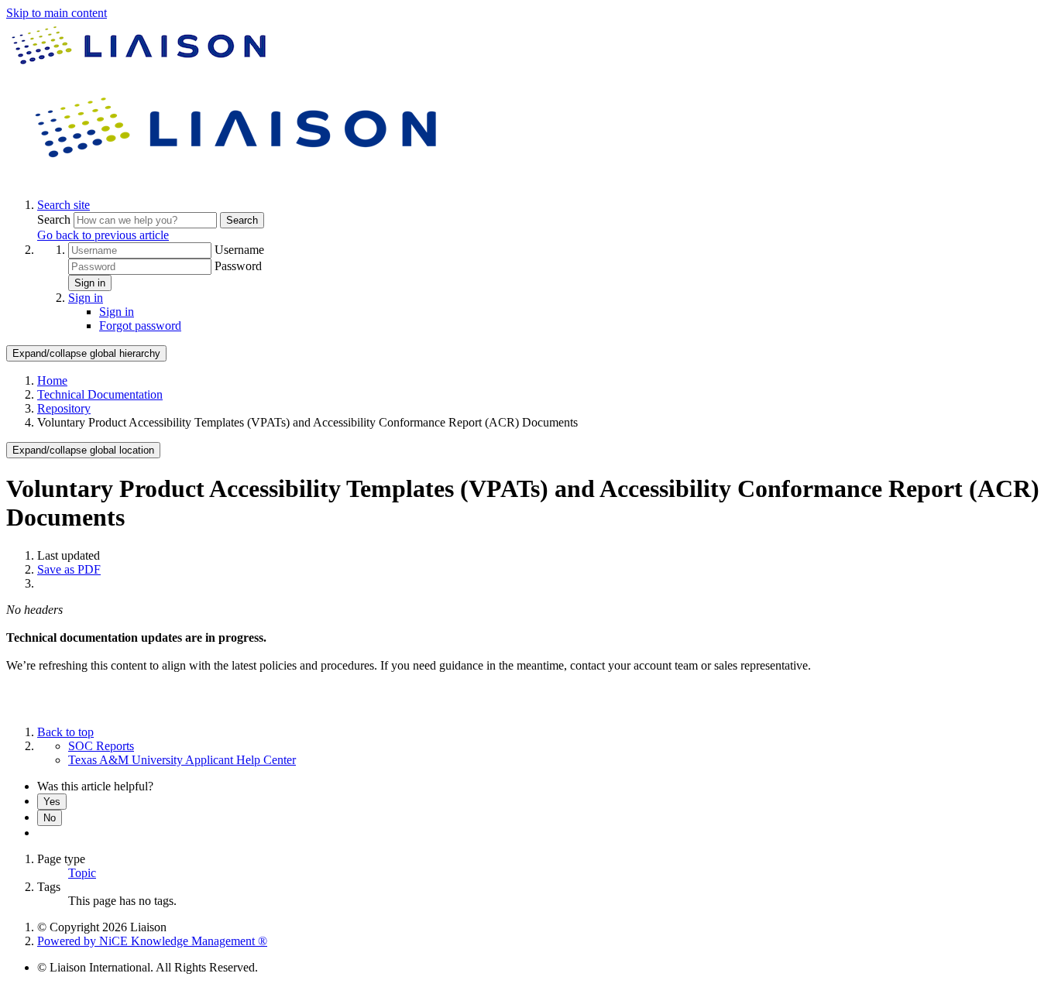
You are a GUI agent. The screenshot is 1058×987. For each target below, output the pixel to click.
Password (238, 265)
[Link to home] (238, 178)
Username (239, 249)
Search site (63, 204)
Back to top (65, 732)
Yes (51, 801)
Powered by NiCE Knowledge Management (152, 941)
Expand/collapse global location (83, 450)
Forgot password (140, 325)
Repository (64, 408)
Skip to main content (56, 12)
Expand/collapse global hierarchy (86, 353)
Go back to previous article (103, 235)
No (49, 818)
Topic (82, 872)
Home (52, 380)
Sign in (89, 283)
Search (55, 219)
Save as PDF (69, 569)
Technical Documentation (100, 394)
